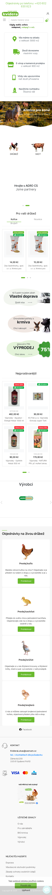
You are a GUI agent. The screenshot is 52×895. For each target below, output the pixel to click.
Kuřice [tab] (14, 219)
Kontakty (10, 876)
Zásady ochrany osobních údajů (20, 871)
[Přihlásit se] (48, 13)
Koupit (41, 119)
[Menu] (4, 19)
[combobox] (26, 20)
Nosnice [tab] (38, 219)
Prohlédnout (26, 581)
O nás (20, 823)
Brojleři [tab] (14, 223)
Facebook (27, 729)
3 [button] (30, 277)
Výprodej (22, 837)
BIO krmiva (23, 832)
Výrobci (21, 842)
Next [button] (50, 502)
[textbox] (26, 20)
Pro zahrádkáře (25, 828)
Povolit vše (26, 885)
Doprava (10, 862)
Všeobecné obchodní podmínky (20, 867)
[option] (26, 114)
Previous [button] (1, 502)
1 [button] (23, 205)
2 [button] (27, 205)
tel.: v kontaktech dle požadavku (26, 754)
